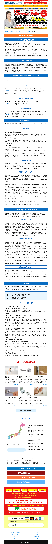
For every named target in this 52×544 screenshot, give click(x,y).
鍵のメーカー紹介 (15, 534)
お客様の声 (36, 530)
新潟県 (29, 31)
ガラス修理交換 (36, 538)
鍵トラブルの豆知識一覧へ (26, 410)
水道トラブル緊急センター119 (26, 482)
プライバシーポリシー (15, 536)
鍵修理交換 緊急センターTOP (11, 31)
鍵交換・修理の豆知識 (23, 5)
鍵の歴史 (35, 397)
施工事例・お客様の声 (35, 5)
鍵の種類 (36, 532)
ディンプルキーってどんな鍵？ (10, 397)
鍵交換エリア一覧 (22, 31)
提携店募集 (36, 536)
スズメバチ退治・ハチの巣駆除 (26, 477)
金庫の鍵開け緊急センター (26, 473)
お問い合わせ (15, 538)
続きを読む (16, 384)
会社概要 (44, 5)
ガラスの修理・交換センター (26, 468)
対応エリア (13, 5)
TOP (6, 5)
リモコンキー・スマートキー (39, 376)
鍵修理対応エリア (15, 530)
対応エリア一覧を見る (16, 450)
